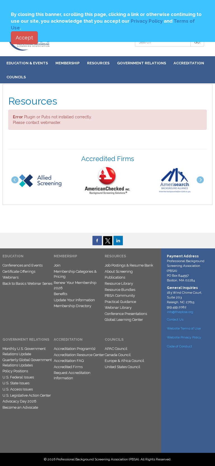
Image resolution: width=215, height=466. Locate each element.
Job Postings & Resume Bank (129, 265)
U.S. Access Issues (18, 389)
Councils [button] (16, 77)
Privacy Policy (147, 21)
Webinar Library (118, 307)
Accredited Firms (68, 367)
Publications (115, 277)
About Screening (119, 271)
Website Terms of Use (184, 328)
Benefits (60, 294)
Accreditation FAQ (69, 361)
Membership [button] (67, 63)
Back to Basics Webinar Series (27, 283)
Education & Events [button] (27, 63)
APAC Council (116, 349)
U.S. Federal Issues (18, 377)
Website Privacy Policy (184, 337)
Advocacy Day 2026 (19, 401)
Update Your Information (74, 300)
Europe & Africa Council (124, 361)
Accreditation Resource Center (79, 355)
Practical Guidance (120, 302)
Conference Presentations (126, 314)
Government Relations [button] (141, 63)
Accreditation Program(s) (74, 349)
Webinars (10, 277)
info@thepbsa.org (180, 312)
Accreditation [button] (189, 63)
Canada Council (118, 355)
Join (57, 265)
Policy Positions (15, 371)
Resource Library (119, 283)
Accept (24, 38)
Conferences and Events (23, 265)
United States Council (122, 367)
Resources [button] (98, 63)
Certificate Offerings (19, 271)
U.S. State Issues (16, 383)
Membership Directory (72, 306)
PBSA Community (120, 295)
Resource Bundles (120, 290)
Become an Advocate (20, 407)
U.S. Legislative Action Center (27, 395)
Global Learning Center (124, 319)
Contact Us (175, 319)
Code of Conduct (179, 346)
